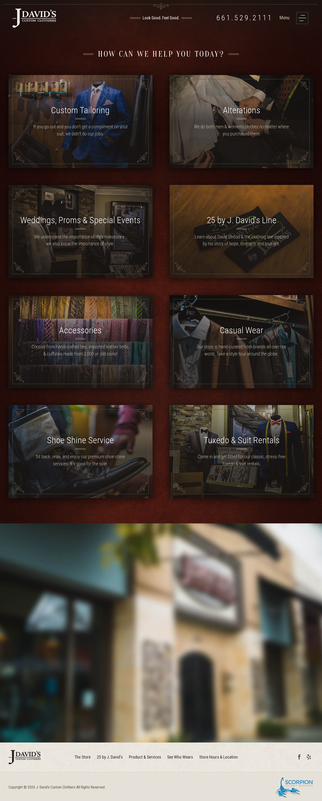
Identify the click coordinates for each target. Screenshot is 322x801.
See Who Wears (180, 757)
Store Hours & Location (218, 757)
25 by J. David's (110, 757)
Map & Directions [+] (75, 592)
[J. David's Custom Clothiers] (59, 18)
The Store (82, 757)
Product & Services (145, 757)
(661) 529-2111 (44, 592)
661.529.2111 (244, 18)
